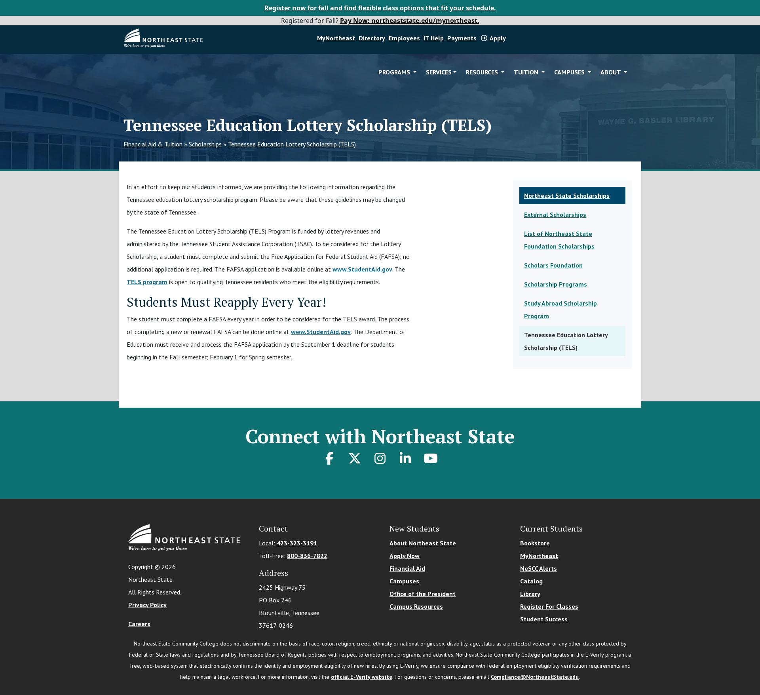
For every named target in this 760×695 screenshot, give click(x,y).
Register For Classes (549, 606)
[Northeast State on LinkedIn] (405, 458)
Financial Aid (407, 568)
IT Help (434, 38)
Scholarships (205, 144)
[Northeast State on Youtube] (431, 458)
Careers (139, 624)
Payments (462, 38)
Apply (498, 38)
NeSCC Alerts (538, 568)
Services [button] (439, 72)
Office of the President (423, 594)
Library (530, 594)
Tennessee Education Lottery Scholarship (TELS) (292, 144)
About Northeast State (423, 543)
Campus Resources (416, 606)
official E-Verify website (361, 676)
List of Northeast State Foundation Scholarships (559, 240)
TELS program (147, 282)
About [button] (611, 72)
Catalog (531, 581)
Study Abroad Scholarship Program (560, 309)
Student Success (544, 619)
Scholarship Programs (555, 284)
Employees (404, 38)
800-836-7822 (307, 556)
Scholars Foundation (553, 265)
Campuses (404, 581)
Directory (372, 38)
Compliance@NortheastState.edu (535, 676)
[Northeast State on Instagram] (380, 458)
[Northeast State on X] (355, 458)
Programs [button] (395, 72)
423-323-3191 (297, 543)
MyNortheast (336, 38)
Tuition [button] (527, 72)
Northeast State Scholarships (567, 195)
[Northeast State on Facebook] (329, 458)
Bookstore (535, 543)
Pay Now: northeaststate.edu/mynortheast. (409, 20)
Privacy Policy (147, 605)
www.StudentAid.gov (362, 269)
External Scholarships (555, 214)
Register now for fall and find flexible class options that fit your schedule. (380, 8)
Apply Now (405, 556)
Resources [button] (483, 72)
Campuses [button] (570, 72)
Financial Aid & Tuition (153, 144)
